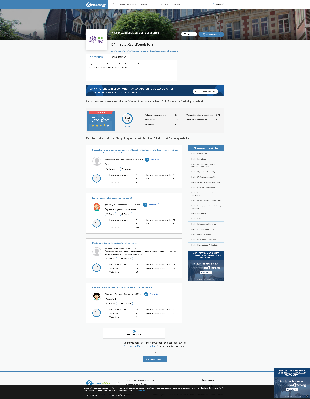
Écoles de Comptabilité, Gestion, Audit (206, 201)
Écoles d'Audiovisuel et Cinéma (203, 188)
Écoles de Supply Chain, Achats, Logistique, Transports (203, 165)
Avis (154, 4)
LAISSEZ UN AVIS (213, 34)
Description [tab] (96, 57)
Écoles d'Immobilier (198, 213)
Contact (176, 4)
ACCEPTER (93, 395)
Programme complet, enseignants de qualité (112, 198)
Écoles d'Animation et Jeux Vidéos (204, 177)
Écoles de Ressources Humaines (203, 224)
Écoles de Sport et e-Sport (201, 234)
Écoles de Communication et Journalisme (202, 194)
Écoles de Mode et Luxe (200, 219)
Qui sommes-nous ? (127, 4)
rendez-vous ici (139, 390)
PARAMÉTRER (119, 395)
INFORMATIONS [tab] (118, 57)
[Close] (307, 396)
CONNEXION (218, 4)
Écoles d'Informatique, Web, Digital (204, 245)
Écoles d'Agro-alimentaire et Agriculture (206, 172)
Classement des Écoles (136, 384)
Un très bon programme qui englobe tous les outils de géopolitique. (122, 287)
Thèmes (144, 4)
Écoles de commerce (199, 154)
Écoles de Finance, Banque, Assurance (205, 182)
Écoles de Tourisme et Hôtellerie (203, 240)
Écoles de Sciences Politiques (202, 229)
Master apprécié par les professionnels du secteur (114, 243)
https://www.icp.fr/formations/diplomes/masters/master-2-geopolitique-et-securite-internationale (144, 51)
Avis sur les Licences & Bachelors (141, 380)
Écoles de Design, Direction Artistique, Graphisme (206, 207)
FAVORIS (190, 34)
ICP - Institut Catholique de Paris (132, 44)
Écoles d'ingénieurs (198, 159)
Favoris (164, 4)
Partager (127, 169)
